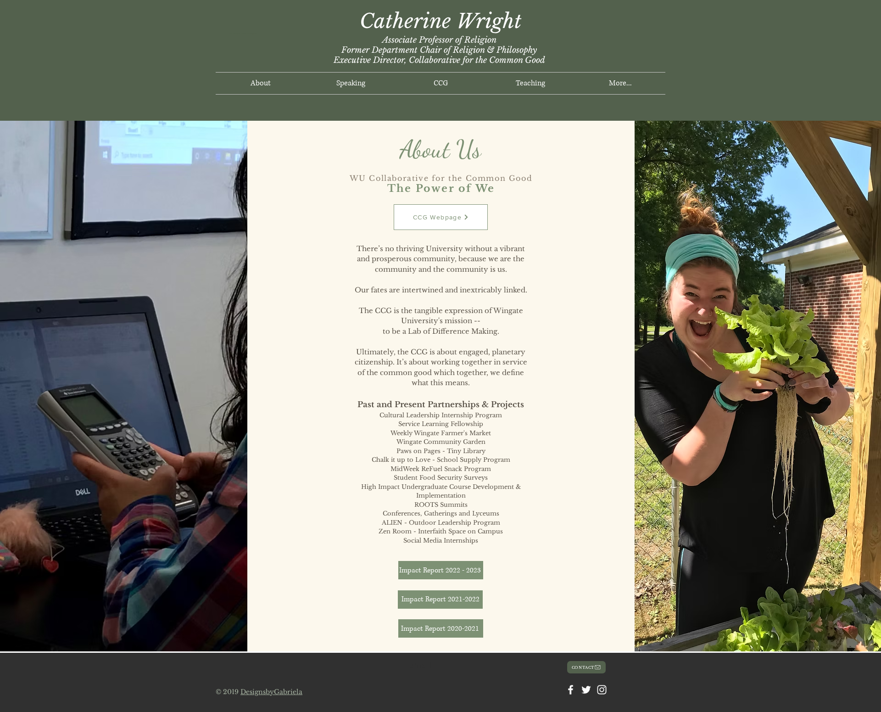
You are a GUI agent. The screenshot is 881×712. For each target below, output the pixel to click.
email (420, 665)
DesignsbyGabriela (271, 692)
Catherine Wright (441, 21)
